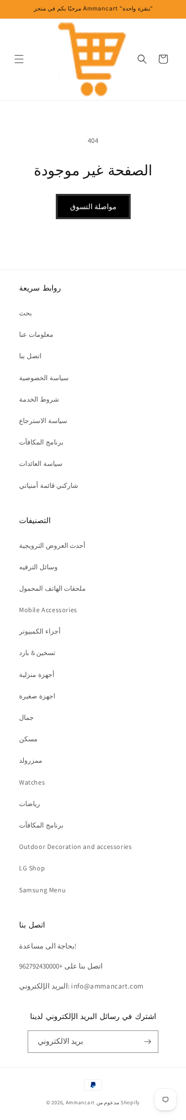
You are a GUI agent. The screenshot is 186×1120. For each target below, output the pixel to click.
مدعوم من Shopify (118, 1102)
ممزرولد (30, 760)
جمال (26, 717)
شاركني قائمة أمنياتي (48, 485)
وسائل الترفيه (38, 567)
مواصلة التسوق (93, 206)
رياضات (29, 803)
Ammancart (80, 1102)
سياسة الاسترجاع (43, 420)
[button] (19, 59)
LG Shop (32, 868)
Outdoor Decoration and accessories (75, 846)
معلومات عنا (36, 334)
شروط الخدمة (39, 399)
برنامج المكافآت (41, 442)
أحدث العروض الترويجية (52, 545)
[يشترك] (147, 1041)
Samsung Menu (42, 890)
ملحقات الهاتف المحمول (52, 588)
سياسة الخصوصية (44, 377)
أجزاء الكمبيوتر (40, 631)
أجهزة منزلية (36, 674)
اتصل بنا (30, 356)
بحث (25, 313)
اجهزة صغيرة (37, 696)
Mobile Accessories (48, 609)
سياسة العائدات (40, 463)
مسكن (28, 739)
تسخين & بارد (37, 652)
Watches (32, 782)
